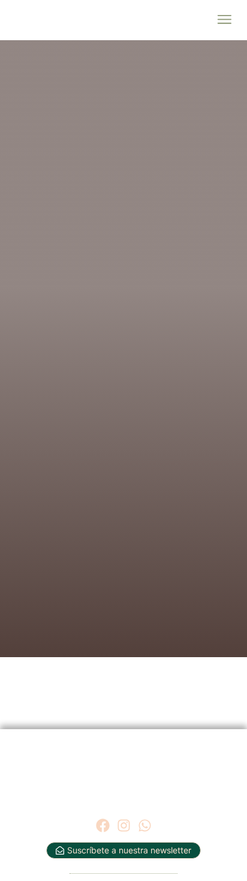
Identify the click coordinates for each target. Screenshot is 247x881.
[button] (224, 20)
